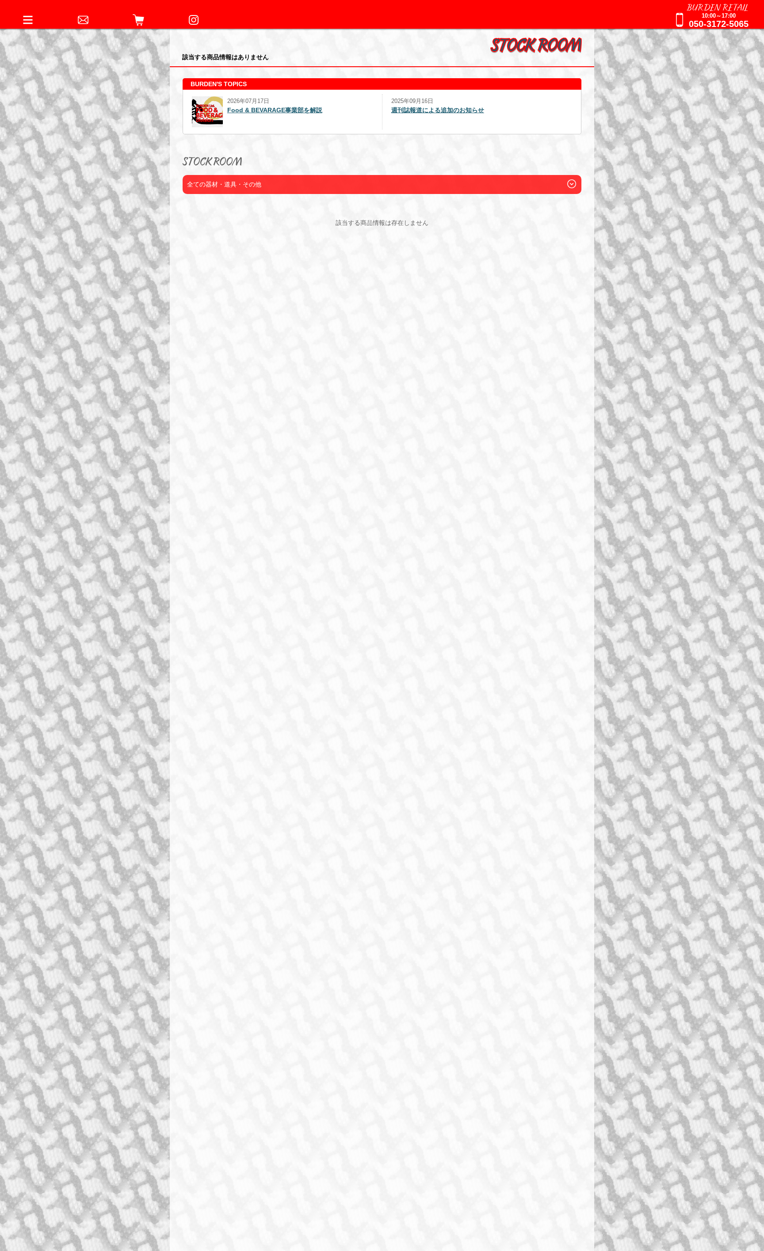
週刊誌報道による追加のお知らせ (239, 110)
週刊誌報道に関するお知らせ (432, 110)
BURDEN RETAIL (718, 6)
